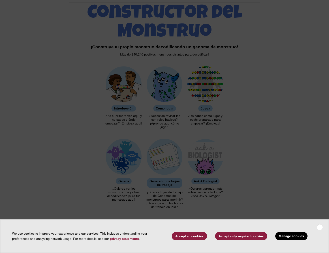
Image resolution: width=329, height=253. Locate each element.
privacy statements (124, 238)
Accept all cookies (189, 236)
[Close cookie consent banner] (320, 227)
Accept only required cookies (241, 236)
